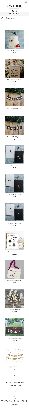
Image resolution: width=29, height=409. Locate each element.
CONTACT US (16, 382)
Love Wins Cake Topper (14, 309)
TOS (20, 385)
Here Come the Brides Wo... (14, 338)
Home (2, 13)
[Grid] (2, 23)
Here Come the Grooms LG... (14, 79)
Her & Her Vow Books (14, 194)
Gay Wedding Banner (14, 367)
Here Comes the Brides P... (14, 281)
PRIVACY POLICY (12, 385)
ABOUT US (8, 382)
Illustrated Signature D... (14, 252)
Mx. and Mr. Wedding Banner (15, 137)
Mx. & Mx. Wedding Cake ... (14, 51)
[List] (4, 23)
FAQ (22, 382)
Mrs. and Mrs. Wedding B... (14, 108)
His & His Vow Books (14, 166)
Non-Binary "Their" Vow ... (14, 223)
